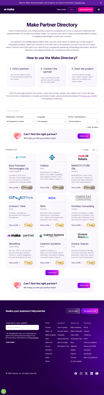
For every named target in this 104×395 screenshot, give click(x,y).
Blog (72, 342)
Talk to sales (61, 9)
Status (47, 357)
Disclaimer (87, 350)
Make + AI (48, 331)
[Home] (9, 9)
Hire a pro (86, 96)
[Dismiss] (101, 3)
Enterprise (48, 354)
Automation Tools (63, 346)
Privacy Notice (33, 338)
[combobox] (69, 121)
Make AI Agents (50, 335)
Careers (86, 331)
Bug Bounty (88, 354)
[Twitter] (86, 373)
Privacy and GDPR (90, 346)
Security (73, 357)
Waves (47, 361)
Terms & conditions (90, 342)
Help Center (75, 335)
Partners (73, 354)
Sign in (72, 9)
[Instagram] (81, 373)
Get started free (86, 9)
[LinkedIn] (91, 373)
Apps (47, 339)
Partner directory (63, 339)
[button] (95, 150)
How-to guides (62, 327)
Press (86, 339)
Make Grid (48, 342)
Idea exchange (62, 342)
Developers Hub (76, 339)
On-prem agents (76, 361)
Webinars (74, 346)
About (86, 327)
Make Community (76, 331)
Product (48, 327)
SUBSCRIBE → (11, 342)
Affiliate (73, 350)
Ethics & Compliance (90, 357)
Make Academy (76, 327)
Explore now (80, 3)
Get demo (48, 350)
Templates (60, 335)
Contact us (87, 335)
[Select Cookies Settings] (3, 391)
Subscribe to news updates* (17, 323)
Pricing (47, 346)
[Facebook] (75, 373)
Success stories (62, 331)
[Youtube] (96, 373)
